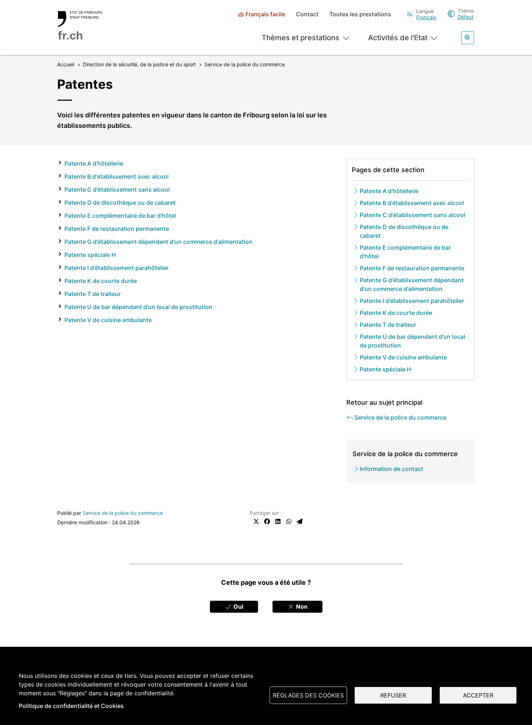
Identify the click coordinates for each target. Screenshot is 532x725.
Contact (307, 14)
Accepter (478, 695)
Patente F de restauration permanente (116, 228)
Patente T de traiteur (92, 293)
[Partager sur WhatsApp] (289, 521)
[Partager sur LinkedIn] (278, 521)
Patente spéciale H (90, 254)
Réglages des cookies (308, 695)
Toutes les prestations (360, 14)
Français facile (265, 14)
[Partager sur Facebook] (267, 521)
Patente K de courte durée (100, 280)
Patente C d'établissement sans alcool (117, 189)
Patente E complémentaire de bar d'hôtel (120, 215)
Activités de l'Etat (397, 37)
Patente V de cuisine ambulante (108, 320)
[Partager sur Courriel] (300, 521)
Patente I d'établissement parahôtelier (116, 267)
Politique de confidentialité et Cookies (71, 705)
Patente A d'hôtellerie (93, 163)
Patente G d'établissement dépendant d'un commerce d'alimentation (158, 241)
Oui (237, 606)
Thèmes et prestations (300, 37)
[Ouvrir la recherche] (467, 37)
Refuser (393, 695)
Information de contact (391, 468)
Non (301, 606)
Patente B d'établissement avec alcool (116, 176)
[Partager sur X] (256, 521)
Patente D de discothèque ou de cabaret (120, 202)
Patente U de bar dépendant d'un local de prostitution (138, 307)
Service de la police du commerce (123, 513)
